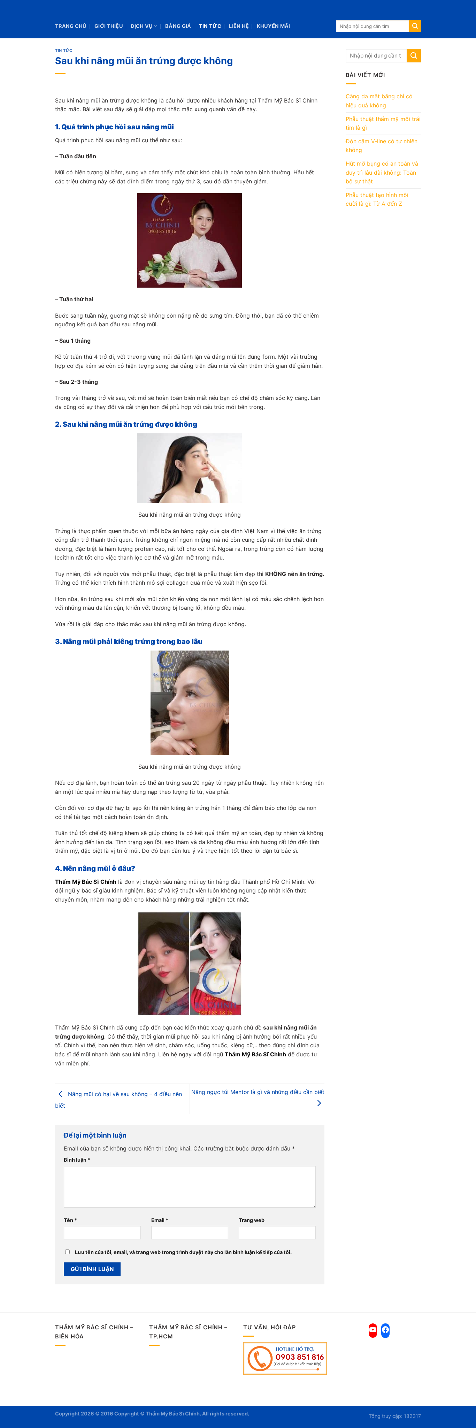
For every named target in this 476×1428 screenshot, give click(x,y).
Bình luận (77, 1160)
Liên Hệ (239, 26)
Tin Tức (210, 26)
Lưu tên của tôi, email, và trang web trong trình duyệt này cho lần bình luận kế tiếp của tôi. (183, 1252)
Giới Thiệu (108, 26)
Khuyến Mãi (273, 26)
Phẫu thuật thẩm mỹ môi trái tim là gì (383, 123)
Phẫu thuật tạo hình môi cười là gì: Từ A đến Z (377, 199)
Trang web (251, 1220)
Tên (70, 1220)
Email (159, 1220)
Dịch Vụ (142, 26)
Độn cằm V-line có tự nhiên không (381, 146)
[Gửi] (415, 26)
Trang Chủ (71, 26)
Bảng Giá (178, 26)
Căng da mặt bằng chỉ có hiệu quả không (379, 101)
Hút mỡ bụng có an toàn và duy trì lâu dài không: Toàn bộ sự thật (382, 172)
